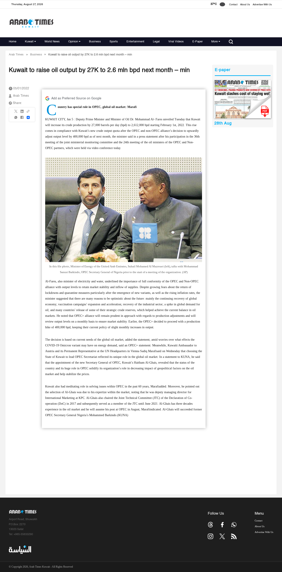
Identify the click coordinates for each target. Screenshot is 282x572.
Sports (113, 41)
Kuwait (29, 41)
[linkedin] (22, 113)
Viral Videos (176, 41)
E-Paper (197, 41)
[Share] (28, 117)
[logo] (31, 23)
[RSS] (234, 536)
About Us (245, 5)
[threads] (210, 524)
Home (12, 41)
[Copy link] (28, 113)
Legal (156, 41)
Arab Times (16, 54)
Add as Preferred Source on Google (76, 98)
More (214, 41)
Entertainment (135, 41)
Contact (233, 5)
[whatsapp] (16, 119)
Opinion (73, 41)
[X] (16, 113)
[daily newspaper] (242, 99)
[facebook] (22, 119)
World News (52, 41)
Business (95, 41)
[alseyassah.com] (19, 549)
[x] (222, 536)
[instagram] (210, 536)
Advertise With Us (262, 5)
